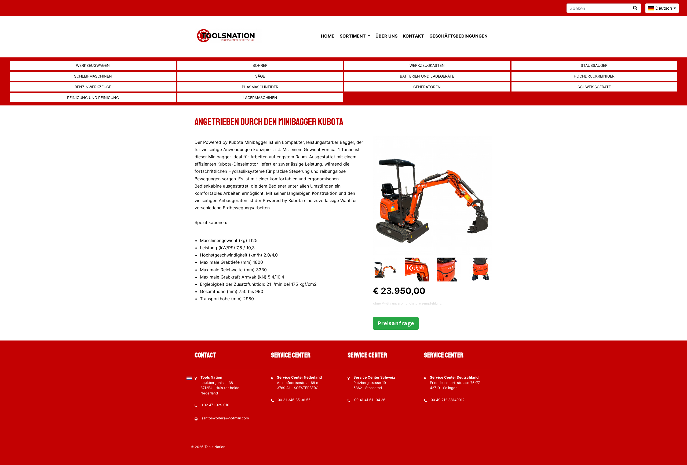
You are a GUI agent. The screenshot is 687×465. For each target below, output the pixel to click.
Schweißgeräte (594, 87)
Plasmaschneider (260, 87)
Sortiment (353, 36)
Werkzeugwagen (93, 65)
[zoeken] (635, 8)
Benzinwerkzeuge (93, 87)
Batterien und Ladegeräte (427, 76)
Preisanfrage (396, 323)
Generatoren (427, 87)
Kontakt (413, 36)
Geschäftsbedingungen (458, 36)
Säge (260, 76)
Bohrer (260, 65)
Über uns (386, 36)
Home (327, 36)
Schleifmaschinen (93, 76)
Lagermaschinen (260, 97)
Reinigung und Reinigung (93, 97)
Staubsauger (594, 65)
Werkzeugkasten (427, 65)
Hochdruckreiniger (594, 76)
